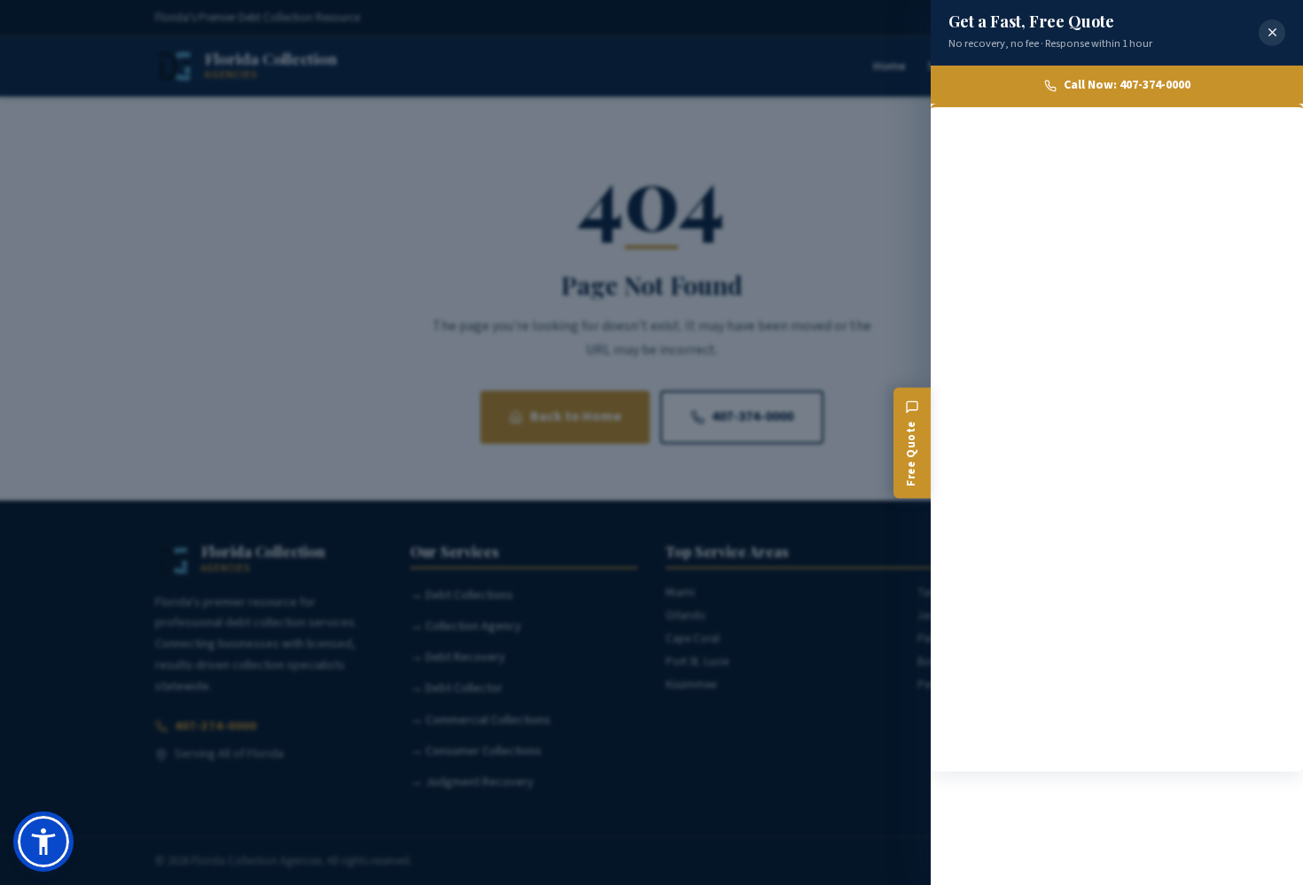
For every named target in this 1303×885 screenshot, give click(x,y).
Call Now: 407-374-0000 (1127, 85)
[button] (43, 841)
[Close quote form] (1272, 32)
